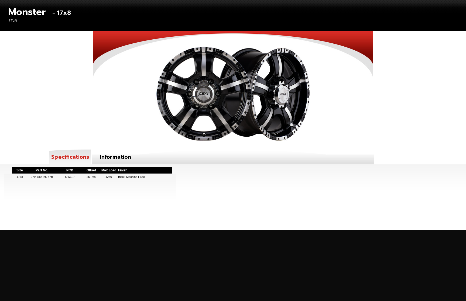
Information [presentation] (115, 157)
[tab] (70, 156)
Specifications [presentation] (70, 157)
